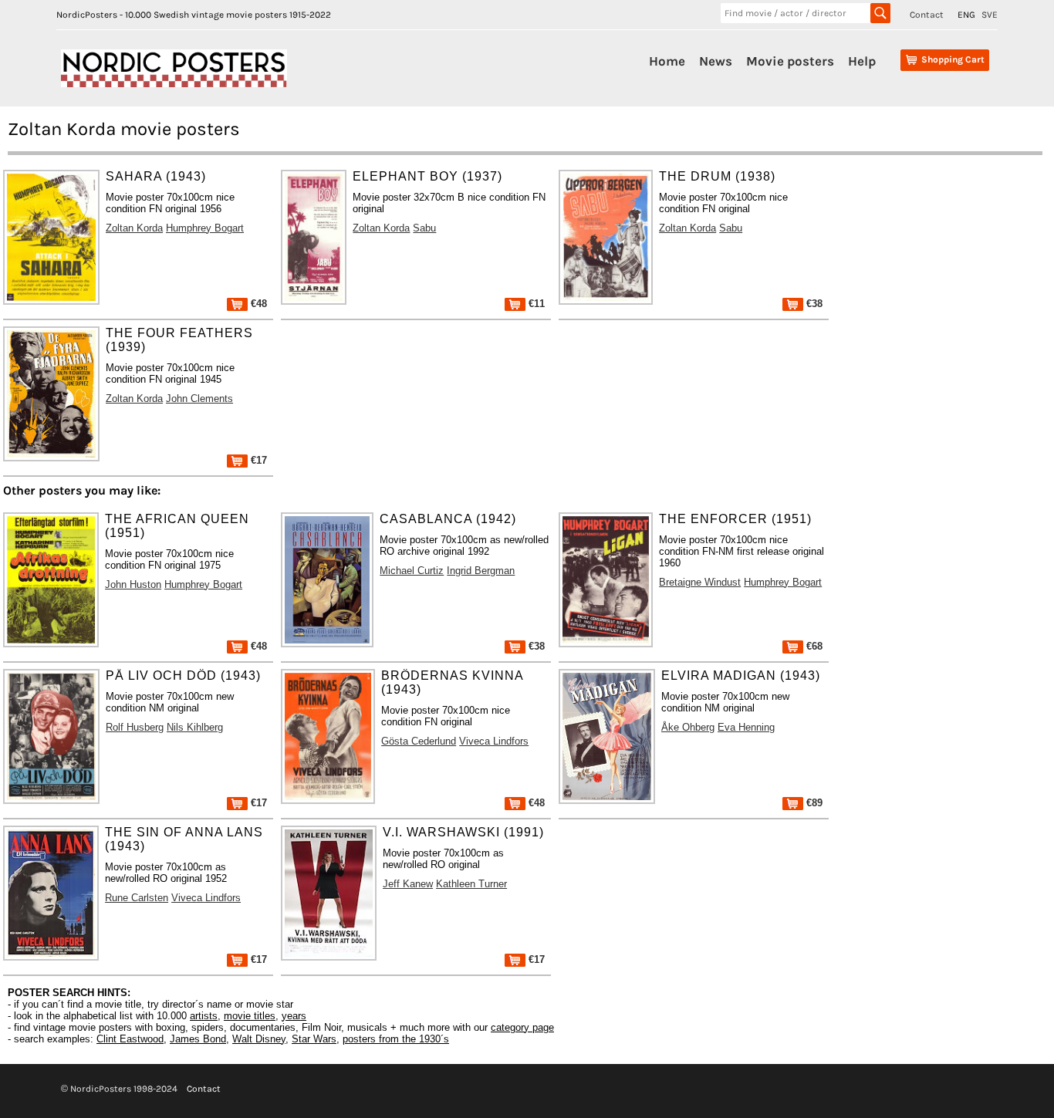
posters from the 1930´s (396, 1039)
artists (204, 1016)
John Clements (199, 398)
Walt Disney (258, 1039)
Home (667, 61)
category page (522, 1027)
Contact (927, 14)
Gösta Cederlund (418, 741)
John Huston (133, 584)
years (294, 1016)
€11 (535, 303)
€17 (257, 460)
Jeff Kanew (408, 884)
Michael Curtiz (412, 570)
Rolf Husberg (135, 727)
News (715, 61)
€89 (813, 803)
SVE (989, 14)
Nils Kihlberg (195, 727)
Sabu (424, 228)
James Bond (198, 1039)
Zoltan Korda (134, 228)
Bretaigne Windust (700, 582)
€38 (813, 303)
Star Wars (314, 1039)
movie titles (249, 1016)
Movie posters (790, 61)
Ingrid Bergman (481, 570)
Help (862, 61)
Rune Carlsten (136, 898)
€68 (813, 646)
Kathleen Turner (471, 884)
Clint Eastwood (130, 1039)
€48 (257, 303)
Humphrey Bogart (205, 228)
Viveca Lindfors (494, 741)
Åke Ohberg (687, 727)
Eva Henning (746, 727)
